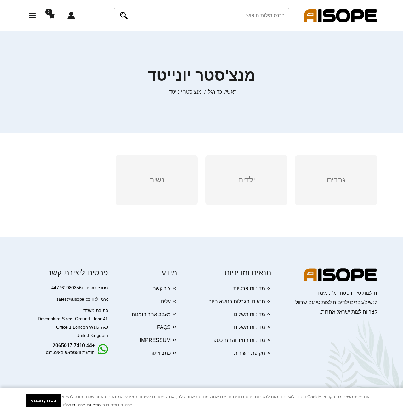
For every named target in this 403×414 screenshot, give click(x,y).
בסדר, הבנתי (43, 400)
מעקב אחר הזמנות (151, 314)
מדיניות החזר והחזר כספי (238, 340)
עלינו (166, 301)
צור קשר (162, 288)
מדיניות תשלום (249, 314)
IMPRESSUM (155, 340)
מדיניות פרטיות (249, 288)
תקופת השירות (249, 353)
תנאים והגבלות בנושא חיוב (237, 301)
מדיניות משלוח (249, 327)
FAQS (164, 327)
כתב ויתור (160, 353)
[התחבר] (71, 16)
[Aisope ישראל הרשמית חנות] (340, 15)
